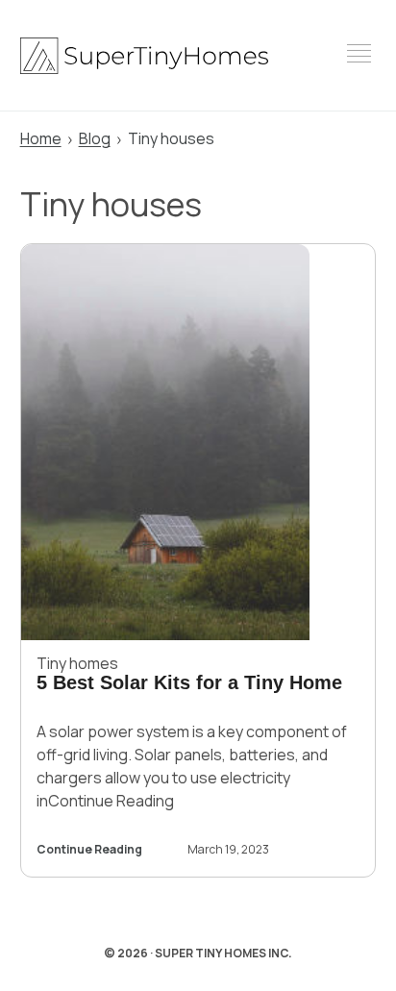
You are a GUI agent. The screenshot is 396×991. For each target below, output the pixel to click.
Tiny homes (77, 663)
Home (41, 138)
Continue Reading (89, 851)
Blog (95, 138)
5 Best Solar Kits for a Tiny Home (189, 682)
